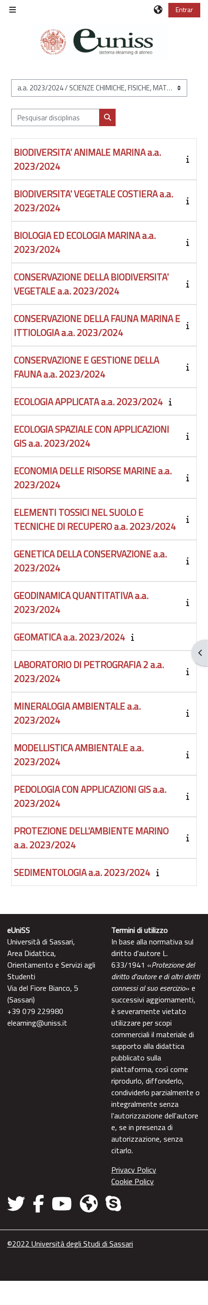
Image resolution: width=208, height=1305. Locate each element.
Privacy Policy (133, 1169)
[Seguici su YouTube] (62, 1203)
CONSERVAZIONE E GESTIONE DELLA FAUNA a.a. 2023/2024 (86, 367)
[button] (158, 9)
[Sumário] (189, 159)
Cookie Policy (132, 1181)
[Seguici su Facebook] (38, 1203)
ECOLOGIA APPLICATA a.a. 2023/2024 (88, 401)
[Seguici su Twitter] (18, 1203)
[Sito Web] (89, 1203)
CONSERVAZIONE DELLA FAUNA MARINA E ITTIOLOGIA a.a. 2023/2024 (97, 325)
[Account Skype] (113, 1203)
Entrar (184, 9)
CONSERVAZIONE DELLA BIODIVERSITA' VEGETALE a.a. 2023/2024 (91, 284)
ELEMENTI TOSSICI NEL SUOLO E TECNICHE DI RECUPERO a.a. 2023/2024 (95, 519)
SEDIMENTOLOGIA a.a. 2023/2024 (82, 872)
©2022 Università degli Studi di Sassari (70, 1243)
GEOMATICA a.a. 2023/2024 (69, 637)
